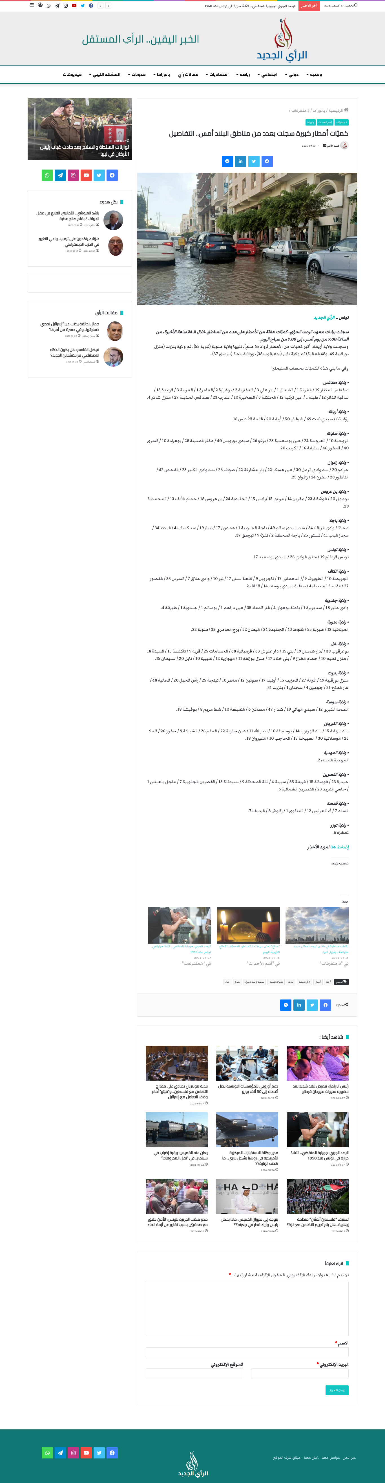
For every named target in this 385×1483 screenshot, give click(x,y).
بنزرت (290, 982)
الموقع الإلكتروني (227, 1364)
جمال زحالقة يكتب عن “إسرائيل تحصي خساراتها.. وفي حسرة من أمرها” (69, 326)
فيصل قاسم (89, 362)
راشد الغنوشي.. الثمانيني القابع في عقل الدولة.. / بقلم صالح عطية (67, 215)
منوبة (237, 982)
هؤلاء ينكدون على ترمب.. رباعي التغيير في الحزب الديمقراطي (69, 241)
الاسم (342, 1343)
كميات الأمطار (276, 982)
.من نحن (349, 1457)
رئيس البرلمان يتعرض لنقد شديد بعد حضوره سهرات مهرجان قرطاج (321, 1088)
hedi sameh (89, 251)
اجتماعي (269, 74)
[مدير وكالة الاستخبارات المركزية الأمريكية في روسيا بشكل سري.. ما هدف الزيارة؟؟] (247, 1129)
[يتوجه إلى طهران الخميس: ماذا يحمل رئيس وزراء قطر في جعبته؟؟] (247, 1196)
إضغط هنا (339, 846)
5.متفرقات (300, 110)
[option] (80, 129)
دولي (294, 74)
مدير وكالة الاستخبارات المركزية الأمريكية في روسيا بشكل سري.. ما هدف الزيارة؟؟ (250, 1158)
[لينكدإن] (240, 161)
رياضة (245, 74)
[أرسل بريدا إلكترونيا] (324, 146)
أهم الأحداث (325, 122)
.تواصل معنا (331, 1457)
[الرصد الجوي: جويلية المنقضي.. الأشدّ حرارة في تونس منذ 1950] (179, 925)
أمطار (318, 982)
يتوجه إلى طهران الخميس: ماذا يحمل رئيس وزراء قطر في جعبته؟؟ (249, 1222)
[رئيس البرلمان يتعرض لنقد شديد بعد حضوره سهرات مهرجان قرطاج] (318, 1063)
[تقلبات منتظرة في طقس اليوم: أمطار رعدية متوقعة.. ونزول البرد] (317, 925)
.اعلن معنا (311, 1457)
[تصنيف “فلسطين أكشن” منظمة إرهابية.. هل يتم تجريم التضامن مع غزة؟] (318, 1196)
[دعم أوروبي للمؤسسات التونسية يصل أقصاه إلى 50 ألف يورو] (247, 1063)
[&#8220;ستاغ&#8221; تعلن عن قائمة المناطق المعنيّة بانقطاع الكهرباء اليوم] (248, 925)
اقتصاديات (219, 74)
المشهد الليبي (106, 74)
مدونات (139, 74)
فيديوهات (72, 74)
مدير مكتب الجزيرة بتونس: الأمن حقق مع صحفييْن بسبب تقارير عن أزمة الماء (177, 1222)
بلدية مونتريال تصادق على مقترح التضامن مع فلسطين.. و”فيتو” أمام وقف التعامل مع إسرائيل (180, 1091)
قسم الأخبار (333, 146)
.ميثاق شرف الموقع (287, 1457)
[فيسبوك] (267, 161)
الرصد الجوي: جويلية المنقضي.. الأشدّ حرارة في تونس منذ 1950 (250, 6)
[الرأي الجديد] (192, 38)
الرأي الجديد (324, 317)
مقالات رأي (188, 74)
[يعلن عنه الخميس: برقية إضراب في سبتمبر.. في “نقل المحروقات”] (177, 1129)
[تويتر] (254, 161)
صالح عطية (90, 225)
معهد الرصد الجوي (254, 982)
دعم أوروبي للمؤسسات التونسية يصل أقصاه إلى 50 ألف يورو (248, 1088)
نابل (227, 982)
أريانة (328, 982)
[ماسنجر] (227, 161)
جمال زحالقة (89, 336)
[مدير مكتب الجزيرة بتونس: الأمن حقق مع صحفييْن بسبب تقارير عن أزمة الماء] (177, 1196)
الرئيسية (336, 110)
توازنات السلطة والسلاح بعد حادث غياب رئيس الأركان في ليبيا (84, 150)
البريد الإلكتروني (333, 1364)
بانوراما (163, 74)
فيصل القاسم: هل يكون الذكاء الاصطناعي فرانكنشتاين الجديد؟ (74, 352)
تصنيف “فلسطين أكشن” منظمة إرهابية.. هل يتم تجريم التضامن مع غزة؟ (318, 1222)
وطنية (316, 74)
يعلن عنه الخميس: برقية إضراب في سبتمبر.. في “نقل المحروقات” (181, 1155)
